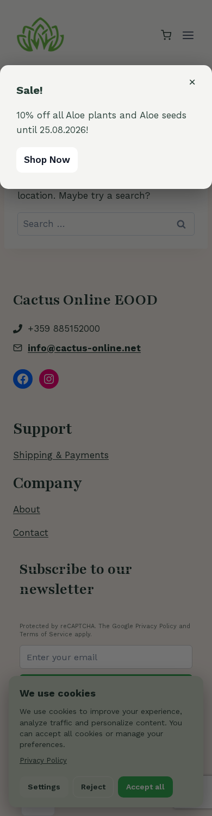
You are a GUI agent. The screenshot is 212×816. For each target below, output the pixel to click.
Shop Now (47, 159)
